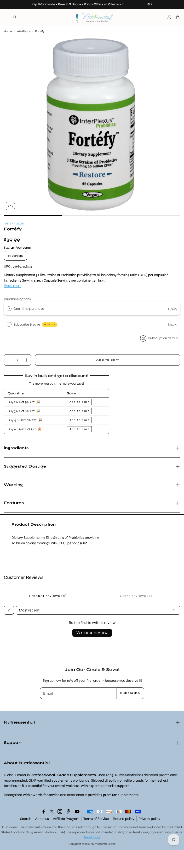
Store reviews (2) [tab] (136, 596)
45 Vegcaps (15, 256)
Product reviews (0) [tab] (48, 596)
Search (25, 819)
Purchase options (17, 299)
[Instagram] (60, 811)
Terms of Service (96, 819)
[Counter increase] (26, 360)
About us (42, 819)
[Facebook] (43, 811)
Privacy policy (149, 819)
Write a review (92, 632)
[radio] (9, 308)
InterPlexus (23, 31)
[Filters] (9, 610)
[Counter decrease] (8, 360)
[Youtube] (77, 811)
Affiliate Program (66, 819)
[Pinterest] (68, 811)
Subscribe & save (34, 324)
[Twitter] (52, 811)
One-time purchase (28, 308)
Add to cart (79, 401)
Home (8, 31)
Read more (12, 285)
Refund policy (123, 819)
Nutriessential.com (111, 827)
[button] (6, 17)
